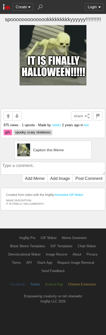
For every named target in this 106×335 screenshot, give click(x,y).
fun (86, 125)
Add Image (60, 178)
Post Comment (88, 178)
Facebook (17, 284)
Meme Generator (74, 238)
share (78, 116)
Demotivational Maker (24, 254)
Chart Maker (87, 246)
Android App (54, 284)
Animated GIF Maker (69, 195)
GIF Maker (49, 238)
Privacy (92, 254)
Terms (16, 263)
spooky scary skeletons (33, 132)
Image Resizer (56, 254)
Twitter (35, 284)
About (77, 254)
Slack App (44, 263)
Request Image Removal (75, 263)
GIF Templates (61, 246)
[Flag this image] (97, 116)
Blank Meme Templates (27, 246)
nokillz (56, 125)
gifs (8, 132)
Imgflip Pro (27, 238)
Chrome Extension (82, 284)
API (29, 263)
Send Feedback (53, 271)
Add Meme (35, 178)
